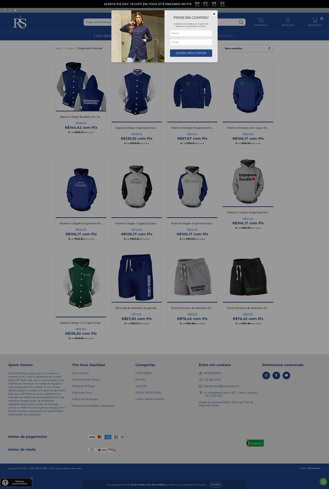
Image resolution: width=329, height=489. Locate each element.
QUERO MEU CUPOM (191, 53)
